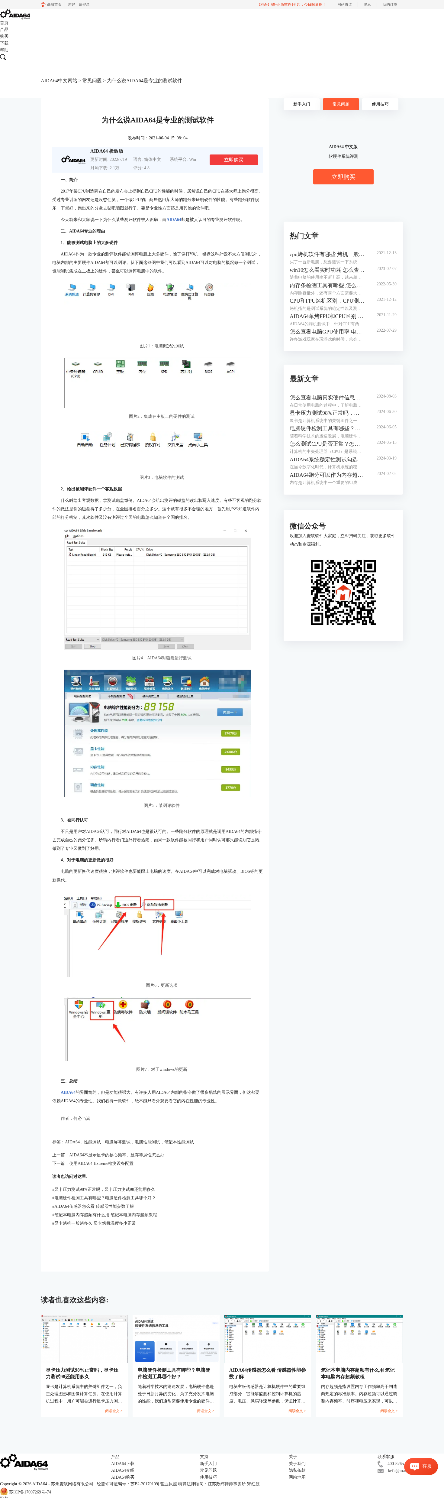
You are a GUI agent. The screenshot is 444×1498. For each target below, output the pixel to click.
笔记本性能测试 (179, 1142)
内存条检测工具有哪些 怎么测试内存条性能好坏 (327, 285)
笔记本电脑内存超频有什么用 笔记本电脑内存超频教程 (104, 1215)
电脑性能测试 (147, 1142)
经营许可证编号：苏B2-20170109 (127, 1484)
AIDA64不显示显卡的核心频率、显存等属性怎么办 (116, 1155)
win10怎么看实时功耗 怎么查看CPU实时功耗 (327, 270)
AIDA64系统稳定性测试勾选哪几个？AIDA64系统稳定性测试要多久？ (327, 460)
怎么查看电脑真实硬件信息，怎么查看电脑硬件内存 (327, 398)
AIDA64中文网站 (59, 80)
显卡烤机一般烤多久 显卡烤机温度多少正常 (94, 1223)
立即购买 (233, 159)
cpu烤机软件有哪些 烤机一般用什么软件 (327, 254)
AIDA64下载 (122, 1463)
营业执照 (168, 1484)
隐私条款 (297, 1470)
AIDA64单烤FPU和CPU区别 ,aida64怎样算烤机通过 (327, 316)
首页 (4, 23)
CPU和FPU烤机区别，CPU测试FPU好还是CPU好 (327, 301)
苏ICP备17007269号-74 (30, 1492)
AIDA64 (72, 1142)
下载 (4, 43)
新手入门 (301, 104)
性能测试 (92, 1142)
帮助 (4, 50)
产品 (4, 29)
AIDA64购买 (122, 1477)
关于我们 (297, 1463)
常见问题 (92, 80)
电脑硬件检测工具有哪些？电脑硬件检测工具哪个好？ (104, 1198)
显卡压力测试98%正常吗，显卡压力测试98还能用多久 (103, 1189)
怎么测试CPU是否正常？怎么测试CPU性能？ (327, 444)
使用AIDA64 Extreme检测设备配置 (101, 1163)
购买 (4, 36)
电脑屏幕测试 (117, 1142)
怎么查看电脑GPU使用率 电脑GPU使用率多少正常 (327, 332)
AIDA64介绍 (122, 1470)
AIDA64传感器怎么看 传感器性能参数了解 (93, 1206)
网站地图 (297, 1477)
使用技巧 (380, 104)
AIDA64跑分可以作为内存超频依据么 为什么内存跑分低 (327, 475)
